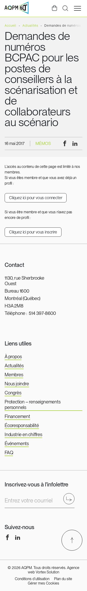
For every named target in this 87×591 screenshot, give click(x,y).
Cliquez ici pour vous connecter (35, 197)
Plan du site (63, 579)
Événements (17, 443)
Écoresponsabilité (22, 425)
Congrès (13, 393)
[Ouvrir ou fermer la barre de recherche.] (65, 8)
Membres (14, 374)
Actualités (14, 365)
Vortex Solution (47, 572)
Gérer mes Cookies (43, 583)
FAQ (9, 452)
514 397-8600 (42, 313)
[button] (77, 8)
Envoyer (70, 498)
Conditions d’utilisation (32, 579)
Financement (17, 416)
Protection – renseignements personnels (33, 404)
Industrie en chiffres (23, 434)
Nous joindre (17, 384)
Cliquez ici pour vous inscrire (33, 232)
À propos (13, 356)
